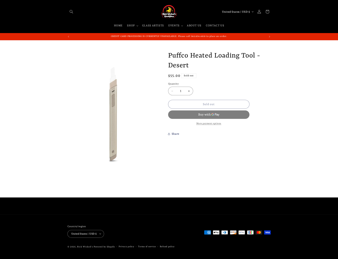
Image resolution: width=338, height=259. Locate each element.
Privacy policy (126, 246)
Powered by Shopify (104, 246)
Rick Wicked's (85, 246)
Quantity (173, 83)
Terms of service (147, 246)
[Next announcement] (269, 36)
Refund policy (167, 246)
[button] (71, 12)
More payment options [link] (208, 123)
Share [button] (175, 133)
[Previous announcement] (68, 36)
